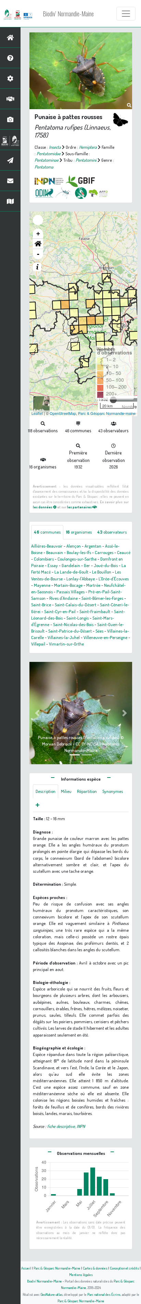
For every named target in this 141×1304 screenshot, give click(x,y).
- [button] (38, 254)
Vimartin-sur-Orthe (66, 644)
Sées (99, 631)
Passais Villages (70, 591)
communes (47, 532)
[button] (38, 244)
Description (45, 791)
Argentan (93, 546)
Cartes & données (95, 1268)
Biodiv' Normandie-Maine (68, 13)
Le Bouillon (101, 572)
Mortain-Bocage (68, 585)
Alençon (73, 546)
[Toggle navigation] (126, 13)
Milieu (66, 791)
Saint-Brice (41, 604)
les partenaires (79, 507)
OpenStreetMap (63, 413)
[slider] (113, 399)
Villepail (38, 644)
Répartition (87, 791)
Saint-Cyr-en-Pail (60, 611)
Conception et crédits (124, 1268)
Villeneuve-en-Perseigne (105, 637)
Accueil (26, 1268)
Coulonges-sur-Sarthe (77, 559)
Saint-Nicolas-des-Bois (73, 624)
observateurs (112, 532)
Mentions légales (81, 1274)
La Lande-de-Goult (71, 572)
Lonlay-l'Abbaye (80, 578)
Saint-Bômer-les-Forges (102, 598)
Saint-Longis (77, 618)
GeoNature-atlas (51, 1294)
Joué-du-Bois (106, 565)
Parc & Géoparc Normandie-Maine (57, 1268)
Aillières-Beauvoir (47, 546)
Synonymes (112, 791)
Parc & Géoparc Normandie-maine (107, 413)
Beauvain (54, 552)
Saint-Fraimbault (94, 611)
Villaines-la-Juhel (64, 637)
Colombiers (44, 559)
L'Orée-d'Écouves (114, 578)
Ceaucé (123, 552)
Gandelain (71, 565)
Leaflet (37, 413)
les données (43, 507)
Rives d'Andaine (63, 598)
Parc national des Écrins (103, 1294)
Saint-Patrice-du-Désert (70, 631)
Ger (87, 565)
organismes (79, 532)
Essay (53, 565)
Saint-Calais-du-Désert (75, 604)
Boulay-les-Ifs (79, 552)
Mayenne (42, 585)
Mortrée (93, 585)
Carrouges (104, 552)
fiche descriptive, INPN (66, 1126)
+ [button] (38, 233)
